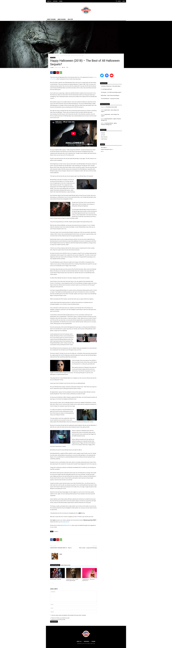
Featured (103, 132)
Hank (52, 67)
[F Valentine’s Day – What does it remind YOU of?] (89, 573)
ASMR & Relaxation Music (106, 149)
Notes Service (67, 525)
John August (103, 147)
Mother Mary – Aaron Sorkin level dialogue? (110, 95)
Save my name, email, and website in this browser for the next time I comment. (69, 615)
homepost (56, 531)
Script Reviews (104, 139)
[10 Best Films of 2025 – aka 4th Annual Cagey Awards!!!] (73, 573)
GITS (102, 151)
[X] (54, 72)
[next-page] (53, 583)
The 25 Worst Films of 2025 (111, 107)
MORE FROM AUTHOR (65, 565)
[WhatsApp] (60, 72)
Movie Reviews (56, 55)
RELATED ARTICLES (55, 565)
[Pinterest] (57, 72)
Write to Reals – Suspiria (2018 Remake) (88, 547)
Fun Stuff (103, 135)
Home (51, 55)
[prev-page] (51, 583)
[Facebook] (51, 72)
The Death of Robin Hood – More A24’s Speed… (111, 86)
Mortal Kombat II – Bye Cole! (55, 579)
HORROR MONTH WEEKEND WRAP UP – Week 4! (60, 547)
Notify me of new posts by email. (58, 619)
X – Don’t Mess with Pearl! (106, 89)
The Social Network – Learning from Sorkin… (110, 98)
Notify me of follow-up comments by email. (60, 617)
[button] (118, 1)
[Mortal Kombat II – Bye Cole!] (57, 573)
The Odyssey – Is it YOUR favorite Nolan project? (111, 92)
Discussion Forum (65, 521)
